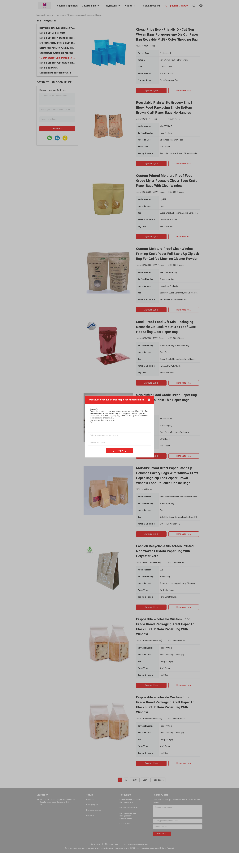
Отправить (119, 450)
